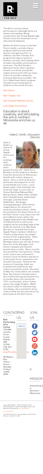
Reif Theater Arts (12, 95)
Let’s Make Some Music (15, 106)
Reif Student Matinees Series (18, 100)
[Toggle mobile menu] (36, 5)
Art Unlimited (24, 408)
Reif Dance (8, 90)
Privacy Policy (8, 411)
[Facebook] (34, 326)
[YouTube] (34, 339)
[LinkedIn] (34, 352)
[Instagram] (34, 346)
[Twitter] (34, 333)
